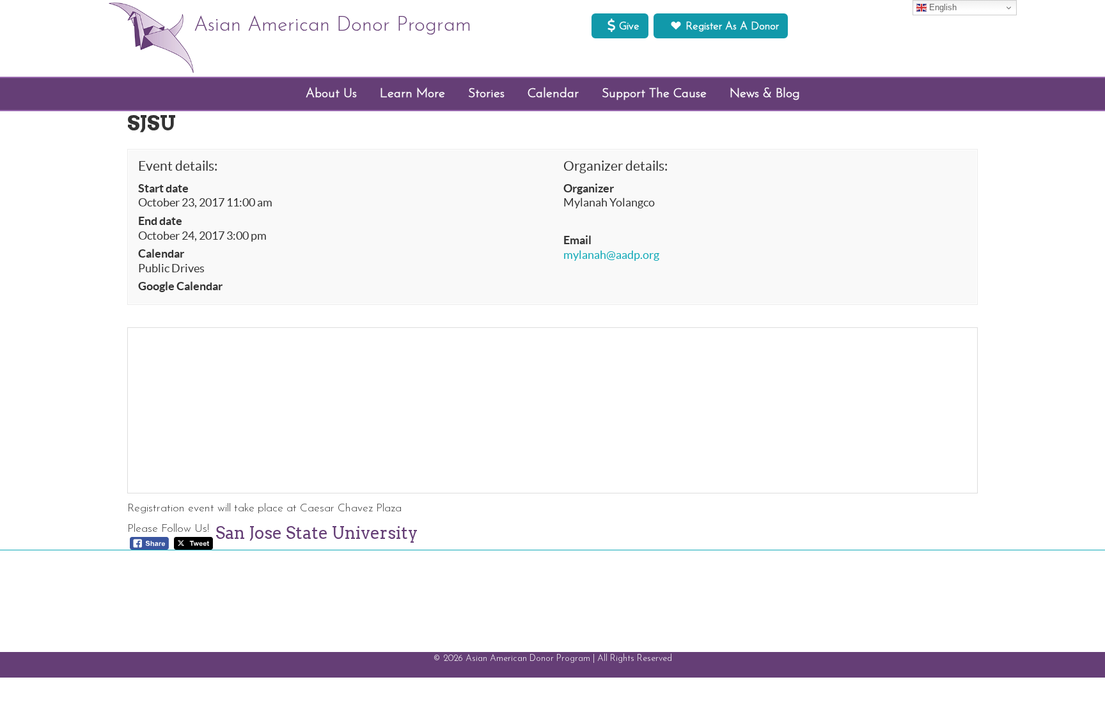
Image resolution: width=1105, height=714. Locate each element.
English (942, 7)
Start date (163, 188)
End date (160, 221)
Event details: (177, 166)
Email (577, 240)
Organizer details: (615, 166)
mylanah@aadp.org (611, 255)
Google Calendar (180, 286)
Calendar (161, 253)
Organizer (588, 188)
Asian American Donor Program (332, 25)
